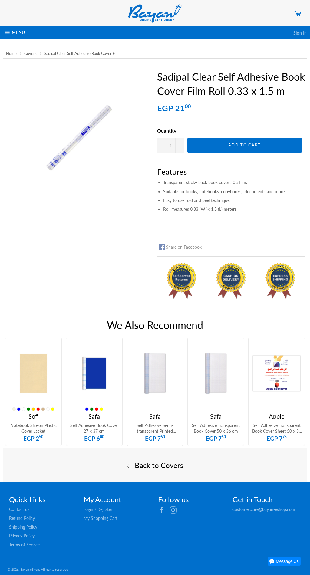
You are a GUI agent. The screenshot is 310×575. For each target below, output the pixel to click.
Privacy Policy (22, 535)
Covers (30, 53)
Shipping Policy (23, 527)
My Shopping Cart (100, 518)
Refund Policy (22, 518)
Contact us (19, 509)
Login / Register (98, 509)
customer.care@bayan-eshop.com (263, 509)
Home (11, 53)
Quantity (166, 130)
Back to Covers (158, 465)
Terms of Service (24, 544)
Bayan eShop (29, 569)
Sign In (300, 32)
